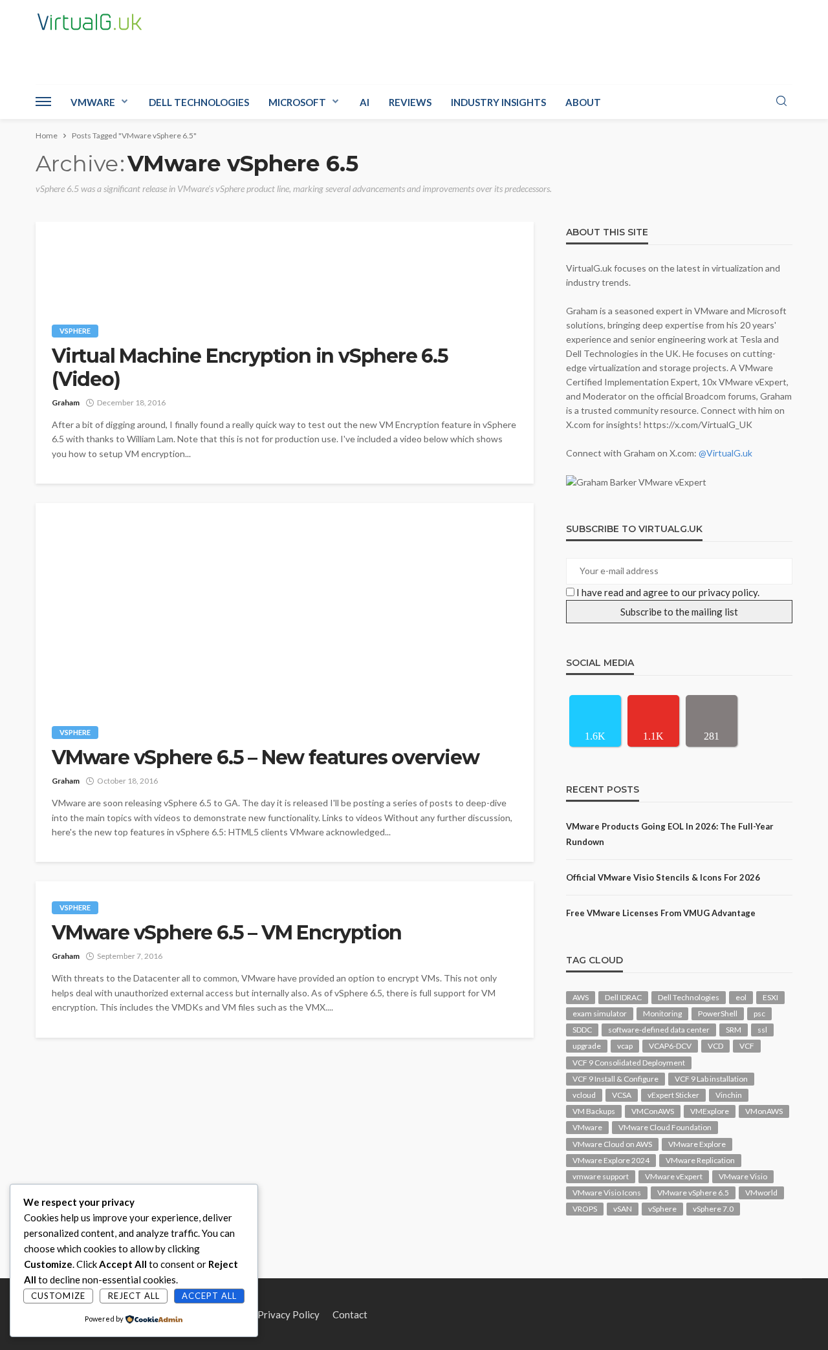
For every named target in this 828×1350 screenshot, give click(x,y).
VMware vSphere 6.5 (693, 1192)
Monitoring (662, 1013)
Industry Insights (498, 102)
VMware (93, 102)
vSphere (75, 331)
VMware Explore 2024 (610, 1160)
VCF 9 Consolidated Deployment (628, 1062)
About (583, 102)
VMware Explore (697, 1144)
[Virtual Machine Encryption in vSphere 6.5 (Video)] (285, 263)
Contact (349, 1314)
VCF (746, 1046)
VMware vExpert (674, 1176)
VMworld (761, 1192)
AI (364, 102)
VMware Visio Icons (606, 1192)
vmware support (600, 1176)
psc (759, 1013)
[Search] (781, 101)
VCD (715, 1046)
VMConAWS (652, 1111)
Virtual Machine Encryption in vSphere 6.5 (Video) (250, 368)
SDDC (582, 1029)
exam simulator (599, 1013)
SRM (733, 1029)
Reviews (410, 102)
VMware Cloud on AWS (612, 1144)
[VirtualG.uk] (90, 22)
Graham (66, 402)
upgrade (586, 1046)
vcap (625, 1046)
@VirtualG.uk (725, 452)
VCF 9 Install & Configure (615, 1079)
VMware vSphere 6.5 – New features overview (265, 757)
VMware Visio (743, 1176)
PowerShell (717, 1013)
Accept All (209, 1296)
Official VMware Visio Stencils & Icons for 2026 (663, 877)
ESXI (770, 997)
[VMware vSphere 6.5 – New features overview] (285, 604)
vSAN (622, 1209)
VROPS (584, 1209)
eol (740, 997)
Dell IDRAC (623, 997)
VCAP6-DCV (670, 1046)
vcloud (584, 1095)
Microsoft (297, 102)
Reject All (134, 1296)
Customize (58, 1296)
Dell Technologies (199, 102)
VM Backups (593, 1111)
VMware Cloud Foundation (665, 1127)
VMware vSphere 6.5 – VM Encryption (227, 933)
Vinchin (728, 1095)
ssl (762, 1029)
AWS (580, 997)
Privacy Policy (288, 1314)
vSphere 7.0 (713, 1209)
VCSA (621, 1095)
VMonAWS (764, 1111)
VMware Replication (700, 1160)
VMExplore (709, 1111)
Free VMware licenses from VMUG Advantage (661, 913)
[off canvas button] (43, 101)
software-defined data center (659, 1029)
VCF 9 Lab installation (711, 1079)
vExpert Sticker (673, 1095)
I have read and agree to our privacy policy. (667, 592)
